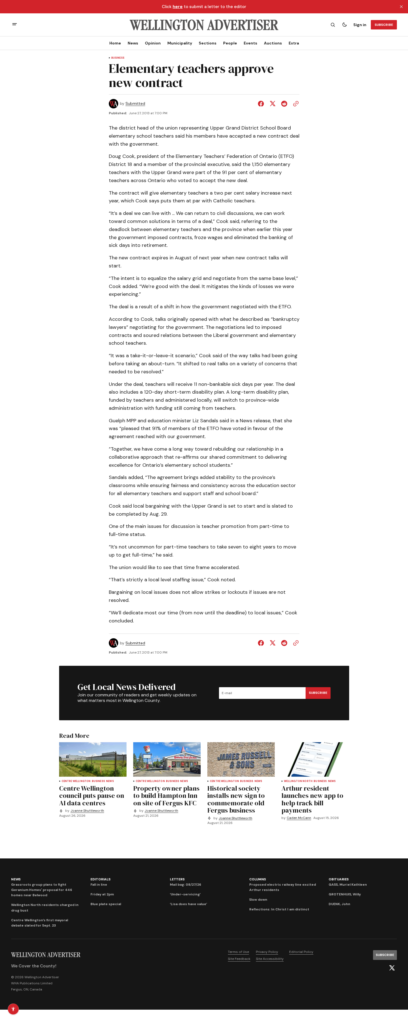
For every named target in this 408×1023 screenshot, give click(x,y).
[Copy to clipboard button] (294, 103)
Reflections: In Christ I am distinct (279, 909)
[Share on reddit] (284, 103)
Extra (294, 43)
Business (117, 58)
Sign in (359, 24)
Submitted (135, 103)
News (133, 43)
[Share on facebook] (262, 103)
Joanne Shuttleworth (87, 811)
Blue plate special (105, 904)
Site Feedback (239, 959)
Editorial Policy (301, 952)
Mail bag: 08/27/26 (185, 884)
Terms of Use (238, 952)
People (230, 43)
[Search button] (332, 24)
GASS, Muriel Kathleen (348, 884)
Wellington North (298, 781)
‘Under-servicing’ (185, 894)
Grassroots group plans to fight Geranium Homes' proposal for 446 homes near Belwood (41, 889)
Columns (257, 879)
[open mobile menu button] (14, 25)
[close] (401, 6)
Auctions (273, 43)
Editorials (100, 879)
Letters (177, 879)
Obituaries (339, 879)
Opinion (153, 43)
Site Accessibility (270, 959)
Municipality (179, 43)
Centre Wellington (76, 781)
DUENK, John (339, 904)
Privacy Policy (267, 952)
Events (250, 43)
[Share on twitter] (272, 103)
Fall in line (98, 884)
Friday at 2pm (102, 894)
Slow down (258, 899)
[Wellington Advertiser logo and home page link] (204, 24)
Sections (207, 43)
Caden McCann (299, 818)
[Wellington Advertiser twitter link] (392, 968)
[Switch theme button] (344, 24)
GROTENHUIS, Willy (345, 894)
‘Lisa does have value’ (188, 904)
